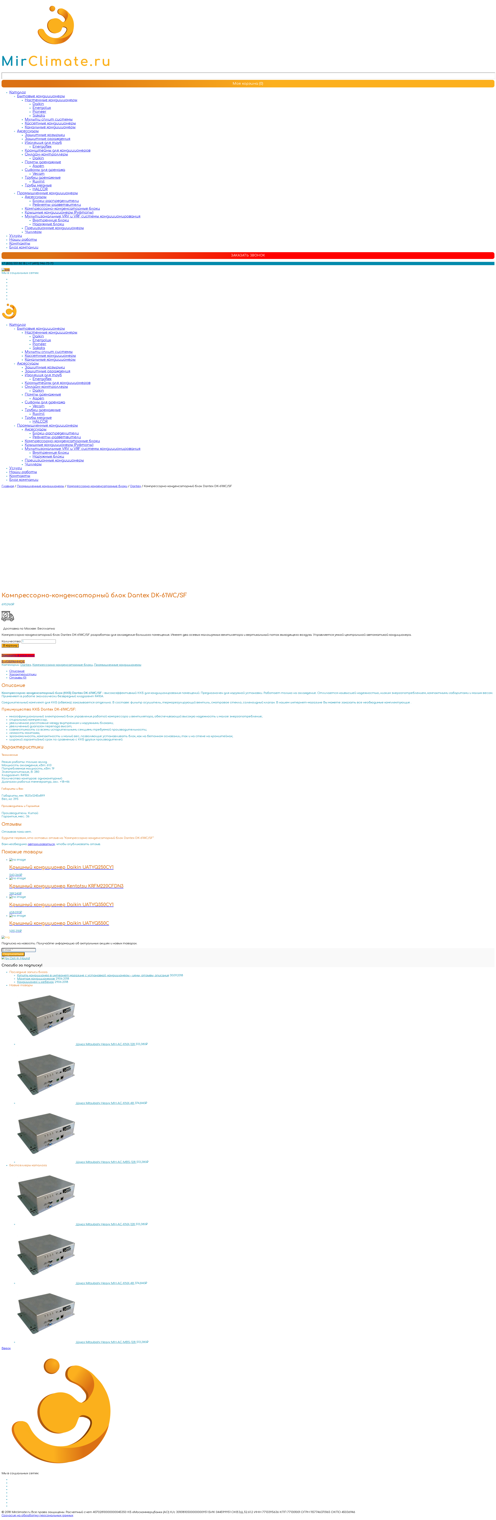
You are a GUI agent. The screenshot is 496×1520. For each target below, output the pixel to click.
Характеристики (22, 674)
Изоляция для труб (43, 143)
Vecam (39, 174)
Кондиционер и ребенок (35, 982)
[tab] (251, 671)
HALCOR (40, 189)
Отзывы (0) (17, 677)
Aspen (38, 166)
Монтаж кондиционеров (36, 978)
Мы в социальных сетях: (20, 273)
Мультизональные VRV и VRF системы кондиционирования (82, 216)
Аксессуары (28, 131)
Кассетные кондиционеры (50, 123)
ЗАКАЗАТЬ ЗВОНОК (248, 255)
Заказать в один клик (18, 655)
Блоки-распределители (56, 201)
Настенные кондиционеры (51, 100)
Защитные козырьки (45, 135)
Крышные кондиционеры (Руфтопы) (59, 212)
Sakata (39, 115)
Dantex (135, 486)
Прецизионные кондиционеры (54, 228)
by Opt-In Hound (17, 958)
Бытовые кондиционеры (41, 96)
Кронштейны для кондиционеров (57, 150)
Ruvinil (39, 181)
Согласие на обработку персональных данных (37, 1515)
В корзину (10, 645)
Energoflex (42, 146)
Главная (8, 486)
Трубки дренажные (43, 177)
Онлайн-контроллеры (46, 154)
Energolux (42, 108)
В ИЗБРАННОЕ (13, 661)
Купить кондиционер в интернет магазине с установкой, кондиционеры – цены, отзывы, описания (93, 975)
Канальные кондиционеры (50, 127)
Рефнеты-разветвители (57, 205)
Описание (17, 671)
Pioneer (39, 112)
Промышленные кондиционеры (47, 193)
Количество (11, 641)
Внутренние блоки (51, 220)
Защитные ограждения (47, 139)
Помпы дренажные (43, 162)
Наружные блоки (48, 224)
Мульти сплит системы (49, 119)
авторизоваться (41, 844)
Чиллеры (33, 232)
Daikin (38, 104)
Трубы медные (38, 185)
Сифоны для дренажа (45, 170)
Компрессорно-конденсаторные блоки (62, 208)
